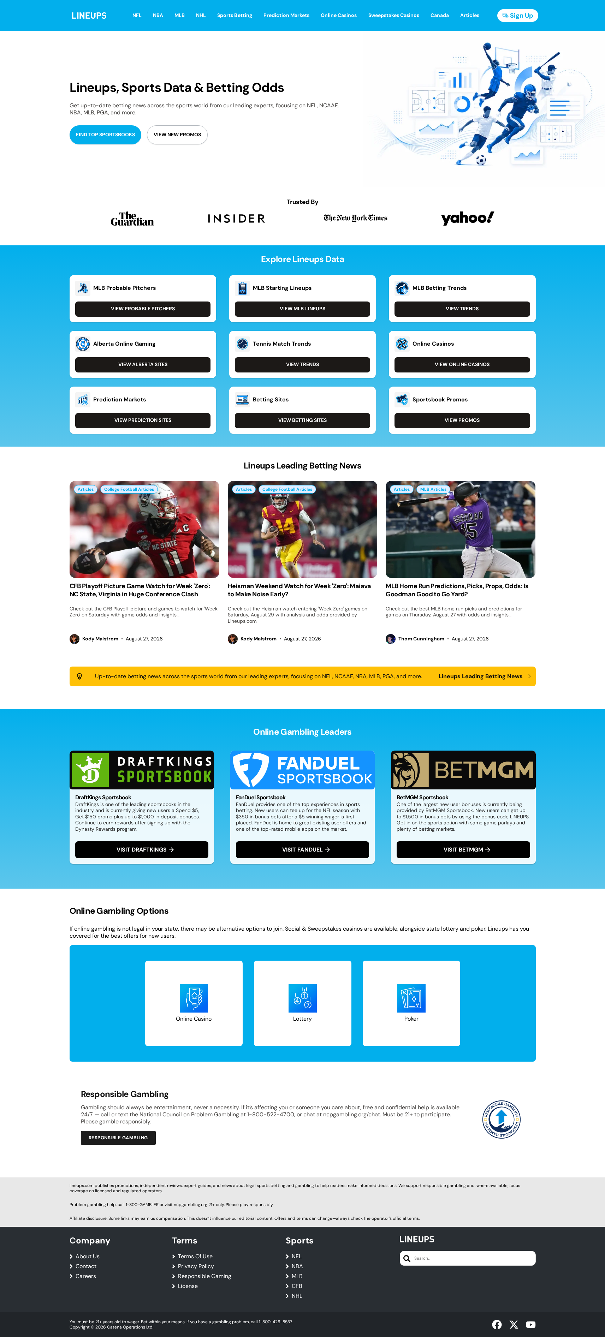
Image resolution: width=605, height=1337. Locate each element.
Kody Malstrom (100, 639)
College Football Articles (129, 489)
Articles (86, 489)
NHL (297, 1296)
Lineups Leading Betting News (481, 676)
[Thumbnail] (144, 529)
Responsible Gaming (204, 1276)
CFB (297, 1286)
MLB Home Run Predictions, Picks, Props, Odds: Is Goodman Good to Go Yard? (457, 590)
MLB (297, 1276)
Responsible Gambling (118, 1138)
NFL (297, 1256)
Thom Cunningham (421, 639)
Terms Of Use (195, 1256)
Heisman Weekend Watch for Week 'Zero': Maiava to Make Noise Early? (299, 590)
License (188, 1286)
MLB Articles (433, 489)
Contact (86, 1266)
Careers (86, 1276)
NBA (297, 1266)
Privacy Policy (196, 1266)
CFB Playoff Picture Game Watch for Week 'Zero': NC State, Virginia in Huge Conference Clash (140, 590)
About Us (88, 1256)
